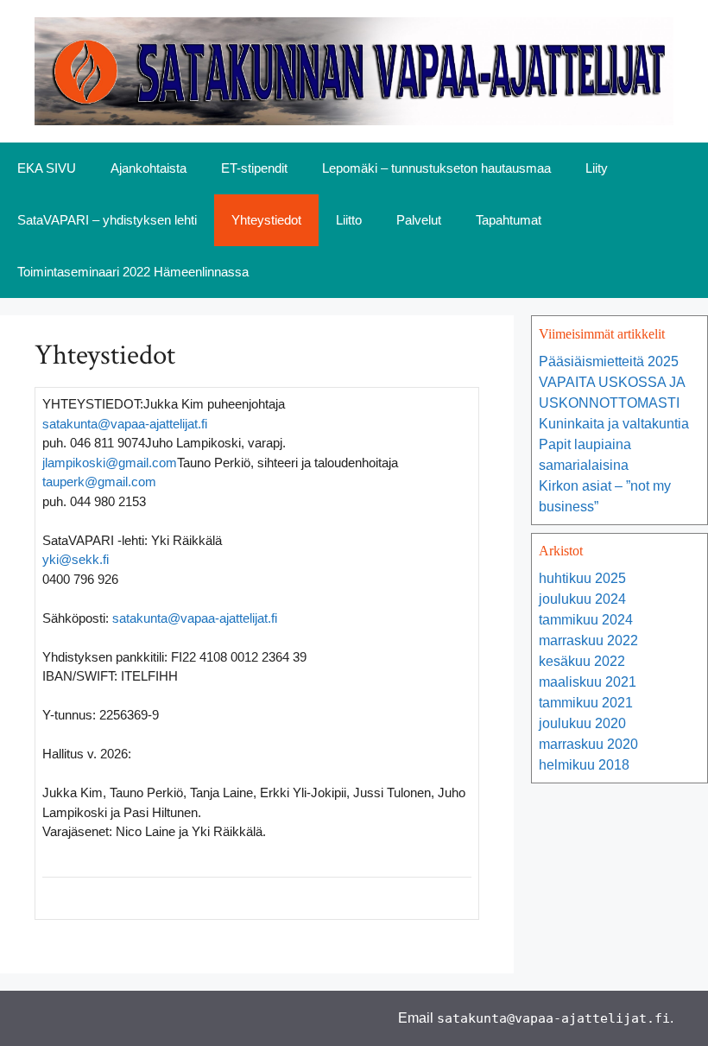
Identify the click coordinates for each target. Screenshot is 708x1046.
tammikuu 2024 (586, 619)
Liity (596, 168)
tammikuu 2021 (586, 702)
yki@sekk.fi (75, 559)
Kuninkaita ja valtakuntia (614, 423)
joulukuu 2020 (582, 723)
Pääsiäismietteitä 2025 (609, 361)
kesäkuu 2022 (582, 661)
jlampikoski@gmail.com (109, 462)
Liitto (349, 219)
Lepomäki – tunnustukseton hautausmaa (436, 168)
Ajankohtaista (148, 168)
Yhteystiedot (266, 219)
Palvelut (418, 219)
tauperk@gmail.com (99, 481)
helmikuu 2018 (584, 765)
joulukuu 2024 (582, 599)
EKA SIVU (46, 168)
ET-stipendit (254, 168)
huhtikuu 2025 (582, 578)
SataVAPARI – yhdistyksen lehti (107, 219)
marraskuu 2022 (588, 640)
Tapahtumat (508, 219)
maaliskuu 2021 (587, 682)
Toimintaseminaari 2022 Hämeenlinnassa (133, 271)
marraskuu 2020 (588, 744)
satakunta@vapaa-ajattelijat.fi (124, 423)
